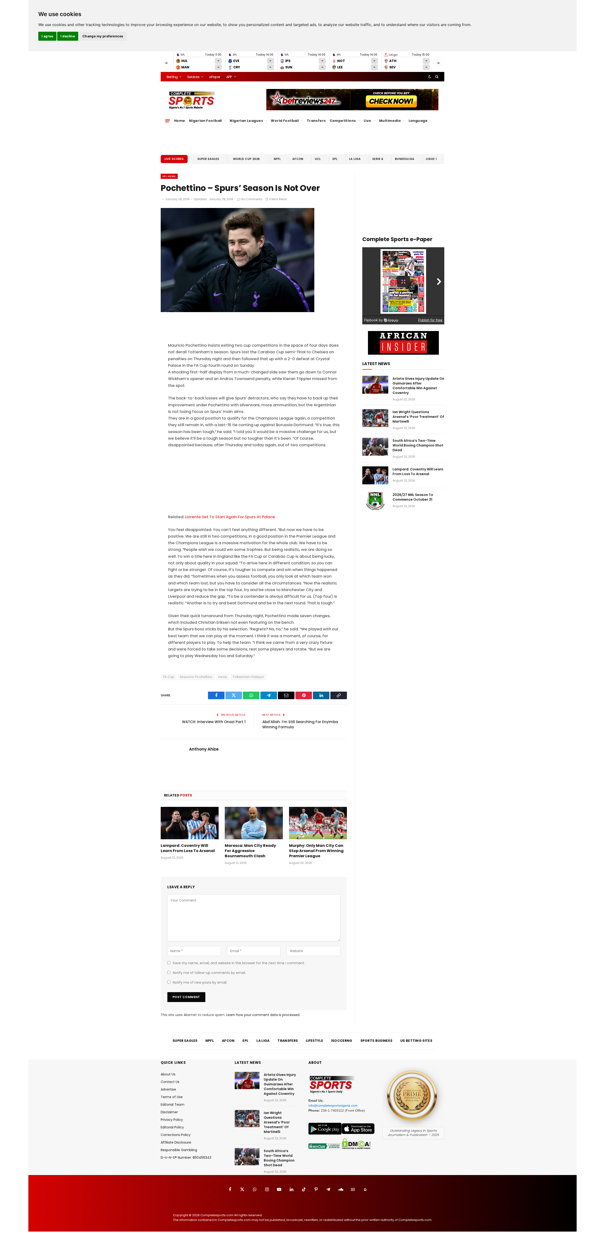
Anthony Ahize (204, 749)
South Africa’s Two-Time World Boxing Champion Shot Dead (418, 445)
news (222, 677)
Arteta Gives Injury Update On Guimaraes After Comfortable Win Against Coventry (418, 385)
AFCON (297, 159)
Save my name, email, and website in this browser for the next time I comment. (239, 963)
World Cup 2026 (246, 159)
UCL (318, 159)
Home (179, 120)
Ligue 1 (431, 159)
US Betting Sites (416, 1040)
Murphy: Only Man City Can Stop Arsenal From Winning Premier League (316, 850)
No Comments (251, 199)
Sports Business (376, 1040)
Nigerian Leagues (246, 120)
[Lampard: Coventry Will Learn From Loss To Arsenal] (190, 823)
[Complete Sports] (192, 100)
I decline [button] (67, 36)
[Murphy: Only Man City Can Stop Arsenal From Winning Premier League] (318, 823)
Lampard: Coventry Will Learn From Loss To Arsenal (188, 848)
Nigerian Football (205, 120)
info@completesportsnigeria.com (333, 1105)
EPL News (169, 176)
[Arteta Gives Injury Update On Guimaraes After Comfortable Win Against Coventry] (375, 385)
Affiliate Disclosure (176, 1142)
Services (193, 76)
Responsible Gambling (179, 1150)
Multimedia (390, 120)
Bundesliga (404, 159)
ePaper (214, 76)
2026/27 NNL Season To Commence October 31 (413, 497)
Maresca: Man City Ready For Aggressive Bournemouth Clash (250, 850)
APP (229, 76)
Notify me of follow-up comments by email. (209, 972)
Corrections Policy (175, 1134)
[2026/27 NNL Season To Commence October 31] (375, 501)
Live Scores (174, 159)
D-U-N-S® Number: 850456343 (186, 1157)
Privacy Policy (172, 1119)
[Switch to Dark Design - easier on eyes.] (429, 76)
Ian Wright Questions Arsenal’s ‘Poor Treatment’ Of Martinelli (418, 417)
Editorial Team (172, 1104)
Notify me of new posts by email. (200, 982)
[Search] (436, 76)
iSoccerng (341, 1040)
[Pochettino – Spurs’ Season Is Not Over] (237, 311)
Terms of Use (172, 1097)
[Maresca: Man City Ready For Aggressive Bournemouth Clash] (254, 823)
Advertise (168, 1089)
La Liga (355, 159)
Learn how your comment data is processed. (263, 1014)
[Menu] (167, 121)
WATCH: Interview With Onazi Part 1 (214, 721)
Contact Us (170, 1081)
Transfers (316, 120)
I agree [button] (47, 36)
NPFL (277, 159)
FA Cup (168, 677)
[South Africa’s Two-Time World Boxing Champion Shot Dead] (375, 447)
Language (418, 120)
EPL (335, 159)
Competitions (343, 120)
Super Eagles (208, 159)
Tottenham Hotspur (248, 677)
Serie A (377, 159)
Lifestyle (314, 1040)
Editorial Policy (172, 1127)
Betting (172, 76)
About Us (168, 1074)
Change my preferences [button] (102, 36)
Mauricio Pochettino (196, 677)
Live (367, 120)
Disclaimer (169, 1112)
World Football (285, 120)
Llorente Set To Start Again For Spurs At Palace (230, 517)
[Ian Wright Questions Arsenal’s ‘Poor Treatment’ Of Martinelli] (375, 418)
